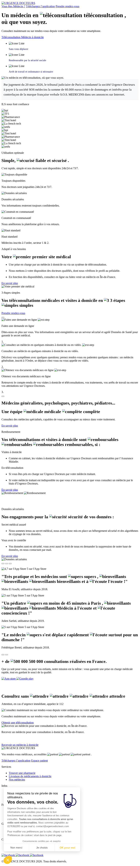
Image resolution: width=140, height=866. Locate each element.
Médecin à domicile (32, 37)
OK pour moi (67, 847)
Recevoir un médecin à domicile (19, 744)
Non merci (16, 847)
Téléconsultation (11, 37)
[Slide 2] (6, 563)
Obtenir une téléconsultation (17, 722)
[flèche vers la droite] (6, 654)
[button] (7, 859)
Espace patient (39, 760)
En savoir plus (9, 283)
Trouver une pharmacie (22, 773)
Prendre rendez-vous (67, 6)
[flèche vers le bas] (2, 396)
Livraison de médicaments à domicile (30, 776)
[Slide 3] (10, 563)
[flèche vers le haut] (2, 317)
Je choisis (42, 847)
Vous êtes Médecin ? (13, 6)
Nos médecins (17, 779)
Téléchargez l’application (40, 6)
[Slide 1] (2, 563)
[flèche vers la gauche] (2, 654)
